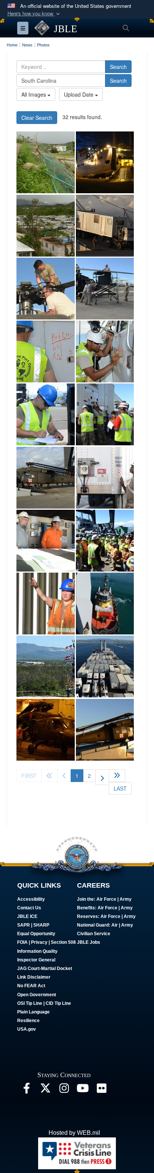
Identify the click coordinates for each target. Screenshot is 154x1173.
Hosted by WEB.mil (74, 1133)
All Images (34, 94)
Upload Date (79, 94)
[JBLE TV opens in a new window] (82, 1090)
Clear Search (36, 117)
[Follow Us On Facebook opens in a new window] (26, 1090)
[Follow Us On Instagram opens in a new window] (64, 1090)
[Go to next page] (102, 777)
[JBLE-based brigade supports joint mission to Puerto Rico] (45, 730)
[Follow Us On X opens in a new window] (45, 1090)
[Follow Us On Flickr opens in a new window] (101, 1090)
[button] (34, 14)
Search (118, 66)
